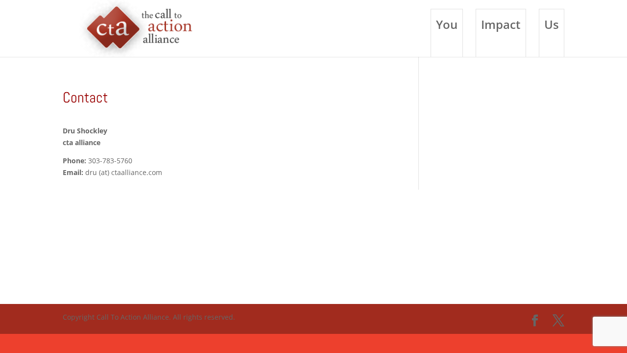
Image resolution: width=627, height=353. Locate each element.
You (447, 24)
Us (551, 24)
